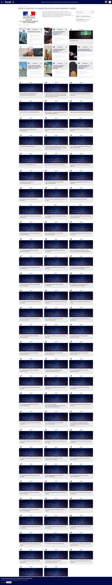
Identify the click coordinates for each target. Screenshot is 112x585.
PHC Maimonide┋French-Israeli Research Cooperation (54, 285)
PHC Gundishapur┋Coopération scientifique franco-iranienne (30, 285)
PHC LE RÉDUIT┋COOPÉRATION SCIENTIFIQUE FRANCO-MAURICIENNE (29, 251)
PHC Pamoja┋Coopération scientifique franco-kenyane (55, 493)
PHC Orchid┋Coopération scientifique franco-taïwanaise (30, 302)
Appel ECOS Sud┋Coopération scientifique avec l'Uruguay (80, 561)
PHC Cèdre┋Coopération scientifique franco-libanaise (30, 388)
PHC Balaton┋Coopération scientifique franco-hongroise (79, 370)
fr (104, 1)
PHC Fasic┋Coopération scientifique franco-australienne (55, 251)
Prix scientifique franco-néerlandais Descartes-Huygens (78, 336)
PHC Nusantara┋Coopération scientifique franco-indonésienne (29, 510)
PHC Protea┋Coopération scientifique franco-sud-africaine (55, 527)
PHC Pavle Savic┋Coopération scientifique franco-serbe (79, 388)
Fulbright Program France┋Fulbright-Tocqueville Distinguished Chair (54, 370)
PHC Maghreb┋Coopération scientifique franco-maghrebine (54, 476)
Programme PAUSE (74, 40)
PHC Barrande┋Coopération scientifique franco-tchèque (29, 370)
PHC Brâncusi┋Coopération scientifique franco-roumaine (29, 336)
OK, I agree (3, 582)
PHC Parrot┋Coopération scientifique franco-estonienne (80, 527)
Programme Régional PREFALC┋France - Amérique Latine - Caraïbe (54, 459)
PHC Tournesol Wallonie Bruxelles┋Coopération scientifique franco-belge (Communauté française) (55, 405)
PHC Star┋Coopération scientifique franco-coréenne (30, 476)
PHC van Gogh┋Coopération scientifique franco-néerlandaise (29, 405)
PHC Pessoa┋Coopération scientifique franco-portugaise (58, 67)
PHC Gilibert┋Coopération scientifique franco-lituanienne (81, 441)
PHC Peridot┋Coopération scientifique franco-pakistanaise (59, 50)
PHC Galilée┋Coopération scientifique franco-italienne (30, 441)
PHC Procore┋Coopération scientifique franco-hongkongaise (54, 319)
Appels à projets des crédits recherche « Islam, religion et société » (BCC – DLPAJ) (35, 67)
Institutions (23, 6)
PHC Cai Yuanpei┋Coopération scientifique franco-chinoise (29, 493)
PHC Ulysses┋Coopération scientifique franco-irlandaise (55, 268)
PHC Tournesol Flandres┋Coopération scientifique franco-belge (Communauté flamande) (79, 424)
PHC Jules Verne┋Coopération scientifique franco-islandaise (29, 319)
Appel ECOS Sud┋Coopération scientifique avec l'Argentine (55, 388)
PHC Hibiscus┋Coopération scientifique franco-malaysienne (81, 233)
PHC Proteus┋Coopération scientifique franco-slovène (31, 459)
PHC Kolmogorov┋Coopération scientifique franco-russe (80, 459)
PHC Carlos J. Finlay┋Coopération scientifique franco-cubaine (80, 544)
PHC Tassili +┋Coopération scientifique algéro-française (55, 336)
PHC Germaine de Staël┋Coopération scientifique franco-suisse (53, 561)
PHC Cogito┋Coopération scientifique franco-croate (30, 544)
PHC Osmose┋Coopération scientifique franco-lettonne (81, 405)
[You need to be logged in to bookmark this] (91, 29)
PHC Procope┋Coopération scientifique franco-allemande (54, 353)
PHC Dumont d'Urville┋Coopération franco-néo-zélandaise (30, 268)
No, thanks (9, 582)
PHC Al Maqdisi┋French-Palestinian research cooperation (30, 561)
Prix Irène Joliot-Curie (75, 509)
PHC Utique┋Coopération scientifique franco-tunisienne (30, 423)
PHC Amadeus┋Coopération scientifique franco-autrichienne (54, 423)
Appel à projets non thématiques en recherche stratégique (80, 493)
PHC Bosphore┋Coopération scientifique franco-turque (79, 353)
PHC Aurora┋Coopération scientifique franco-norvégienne (84, 67)
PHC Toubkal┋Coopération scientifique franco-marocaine (79, 476)
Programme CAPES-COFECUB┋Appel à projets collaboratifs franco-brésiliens (80, 268)
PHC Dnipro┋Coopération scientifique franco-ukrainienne (30, 527)
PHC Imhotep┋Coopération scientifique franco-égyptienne (56, 441)
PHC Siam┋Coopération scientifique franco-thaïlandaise (80, 319)
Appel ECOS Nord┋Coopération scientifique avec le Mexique (56, 302)
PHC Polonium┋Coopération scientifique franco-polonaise (29, 353)
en (106, 1)
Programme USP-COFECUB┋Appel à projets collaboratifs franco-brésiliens (79, 285)
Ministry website (80, 12)
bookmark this (41, 29)
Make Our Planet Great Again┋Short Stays (54, 543)
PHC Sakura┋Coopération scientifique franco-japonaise (85, 50)
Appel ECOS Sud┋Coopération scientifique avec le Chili (80, 302)
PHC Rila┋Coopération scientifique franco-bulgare (55, 510)
